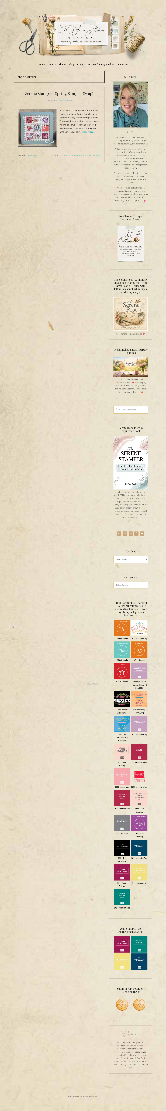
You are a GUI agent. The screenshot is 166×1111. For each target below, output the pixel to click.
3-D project (64, 155)
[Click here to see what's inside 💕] (130, 330)
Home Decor (80, 155)
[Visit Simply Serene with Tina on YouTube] (130, 376)
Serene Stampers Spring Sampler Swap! (59, 93)
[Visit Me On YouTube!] (130, 104)
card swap (72, 155)
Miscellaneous (31, 155)
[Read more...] (88, 132)
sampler (87, 155)
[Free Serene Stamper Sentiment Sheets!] (130, 264)
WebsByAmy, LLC (93, 1096)
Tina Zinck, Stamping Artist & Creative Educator (83, 35)
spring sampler (95, 155)
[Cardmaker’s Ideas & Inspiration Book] (130, 489)
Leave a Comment (66, 100)
